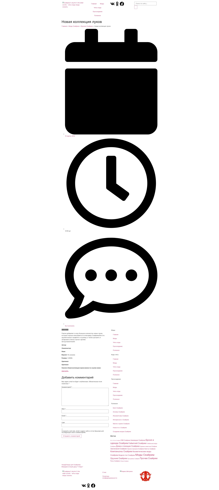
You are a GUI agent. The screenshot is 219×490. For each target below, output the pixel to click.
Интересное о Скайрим (121, 420)
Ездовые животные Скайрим (148, 446)
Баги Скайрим (118, 408)
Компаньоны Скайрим (121, 451)
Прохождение (97, 11)
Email (64, 415)
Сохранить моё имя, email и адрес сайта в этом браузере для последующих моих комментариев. (83, 431)
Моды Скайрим (74, 26)
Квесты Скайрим (149, 449)
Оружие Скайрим (87, 26)
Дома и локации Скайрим (127, 446)
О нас (104, 472)
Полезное (97, 15)
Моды (102, 4)
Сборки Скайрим (124, 461)
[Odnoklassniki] (117, 4)
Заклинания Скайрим (118, 449)
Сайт (63, 422)
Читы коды (97, 7)
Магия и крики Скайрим (121, 423)
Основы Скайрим (119, 412)
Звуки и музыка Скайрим (135, 449)
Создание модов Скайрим (122, 431)
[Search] (135, 7)
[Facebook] (122, 4)
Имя (64, 408)
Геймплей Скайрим (137, 443)
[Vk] (112, 4)
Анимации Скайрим (138, 440)
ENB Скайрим (125, 440)
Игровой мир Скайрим (120, 416)
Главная (94, 4)
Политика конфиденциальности (109, 477)
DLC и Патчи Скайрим (115, 440)
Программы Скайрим (133, 458)
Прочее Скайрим (148, 458)
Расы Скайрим (115, 461)
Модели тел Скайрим (126, 455)
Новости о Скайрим (120, 427)
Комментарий (67, 387)
